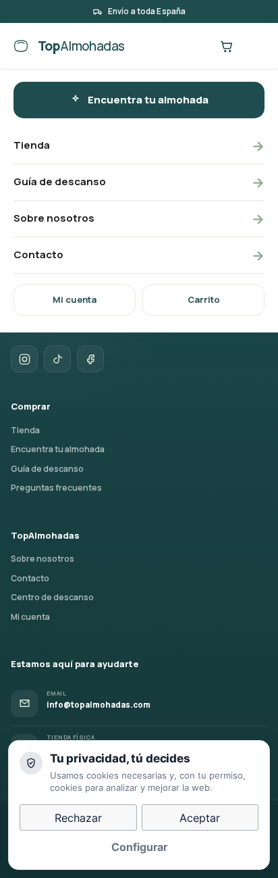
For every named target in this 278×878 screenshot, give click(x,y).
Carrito (204, 299)
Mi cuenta (74, 299)
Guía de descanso (139, 182)
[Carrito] (226, 45)
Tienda (139, 146)
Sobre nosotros (139, 219)
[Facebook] (90, 358)
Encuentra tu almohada (148, 100)
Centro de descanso (52, 597)
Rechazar (78, 818)
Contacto (139, 255)
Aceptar (199, 818)
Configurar (139, 847)
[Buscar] (198, 45)
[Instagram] (24, 358)
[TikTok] (57, 358)
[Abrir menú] (253, 45)
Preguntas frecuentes (56, 487)
